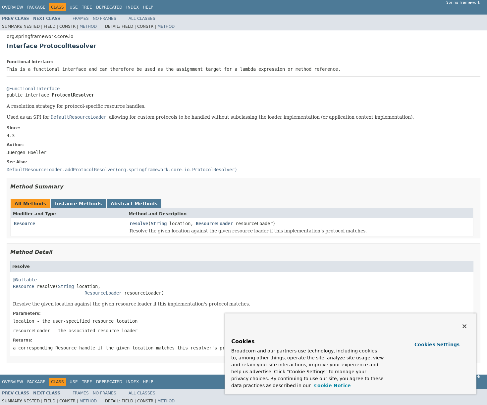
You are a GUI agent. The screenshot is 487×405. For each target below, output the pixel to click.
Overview (12, 7)
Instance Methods (78, 203)
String (159, 223)
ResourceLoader (214, 223)
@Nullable (25, 279)
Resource (24, 223)
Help (148, 7)
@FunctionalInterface (33, 88)
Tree (87, 7)
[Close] (464, 326)
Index (132, 7)
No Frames (104, 18)
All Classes (142, 18)
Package (36, 7)
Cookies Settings (437, 344)
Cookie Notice (331, 385)
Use (74, 7)
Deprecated (109, 7)
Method (88, 26)
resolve (139, 223)
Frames (81, 18)
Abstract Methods (134, 203)
